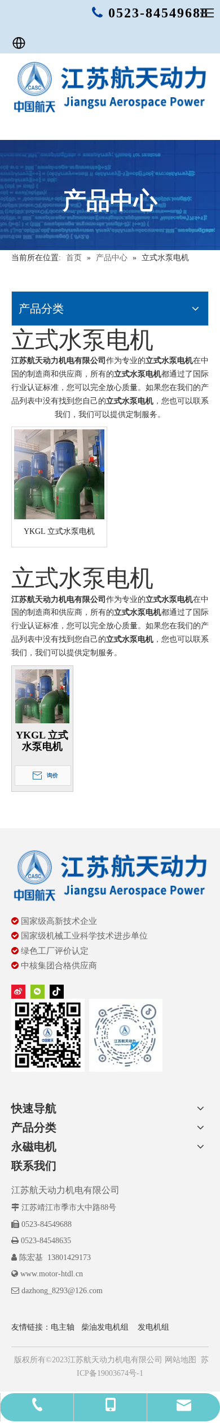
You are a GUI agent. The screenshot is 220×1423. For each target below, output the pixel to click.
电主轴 (62, 1327)
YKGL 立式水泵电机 (59, 531)
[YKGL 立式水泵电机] (59, 474)
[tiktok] (57, 992)
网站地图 (179, 1360)
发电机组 (153, 1327)
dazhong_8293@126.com (62, 1290)
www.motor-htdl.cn (51, 1274)
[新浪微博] (18, 992)
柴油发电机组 (105, 1327)
